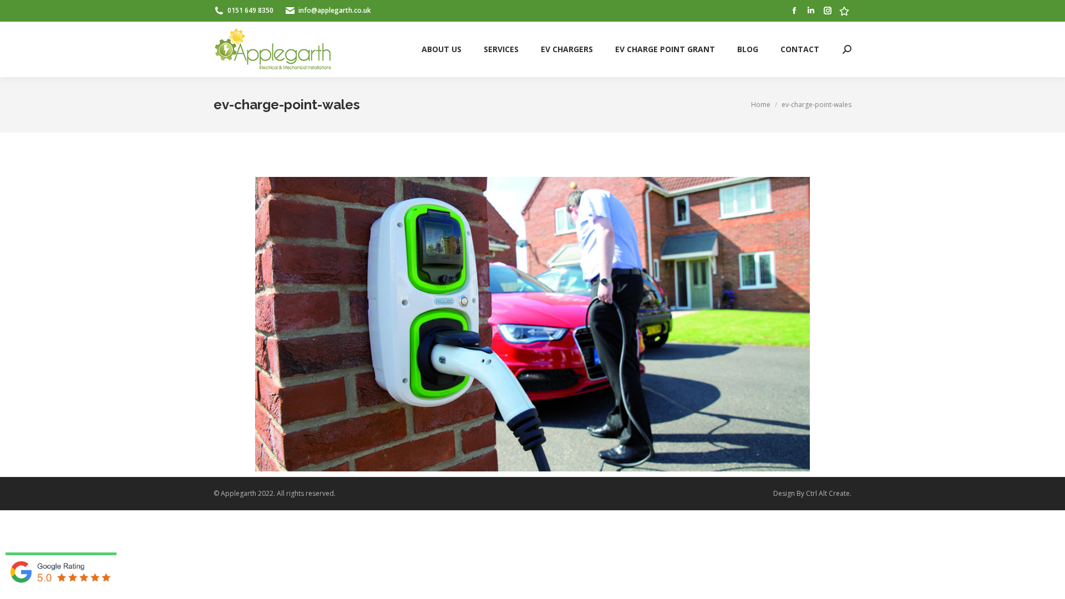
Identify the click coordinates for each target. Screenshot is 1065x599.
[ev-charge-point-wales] (532, 324)
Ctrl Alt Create (828, 493)
